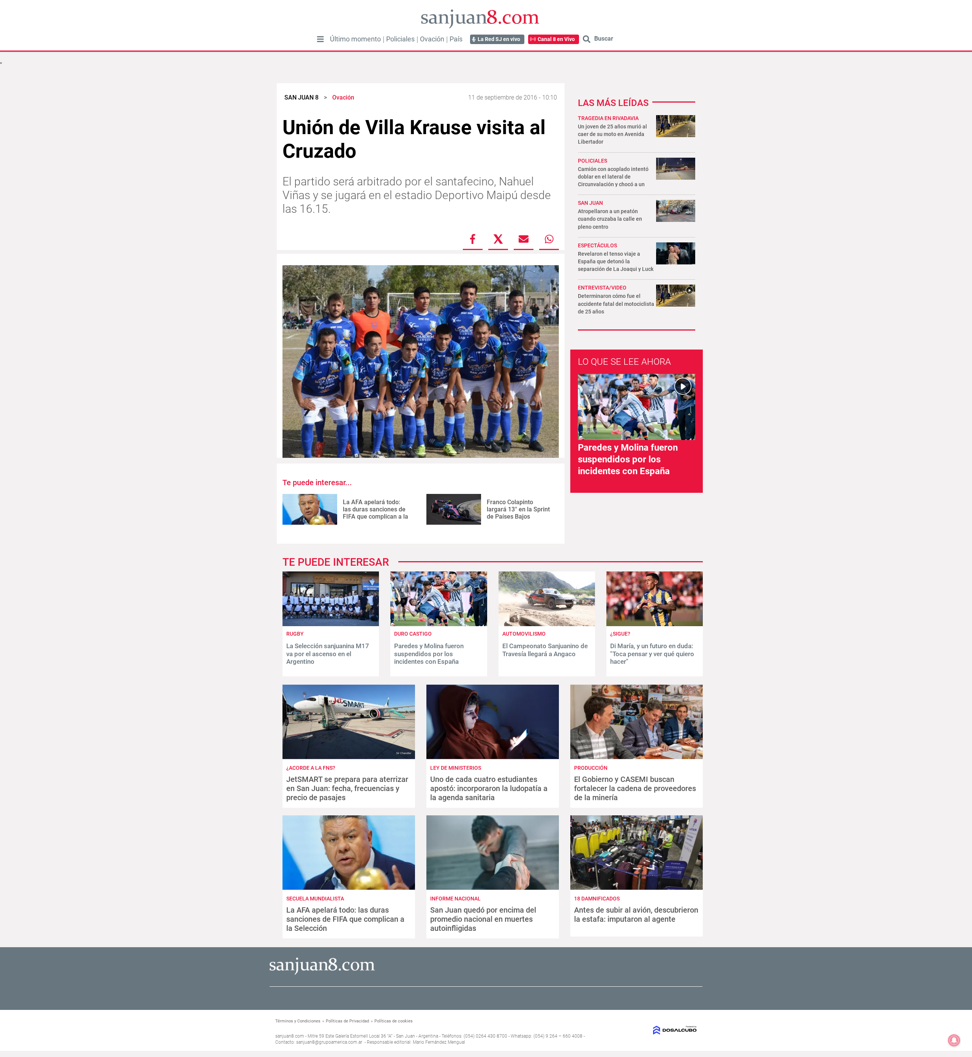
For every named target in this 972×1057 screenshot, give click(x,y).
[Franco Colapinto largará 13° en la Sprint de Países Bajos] (453, 509)
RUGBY (295, 634)
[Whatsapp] (549, 239)
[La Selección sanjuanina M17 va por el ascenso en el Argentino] (330, 624)
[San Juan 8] (322, 973)
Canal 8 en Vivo (556, 39)
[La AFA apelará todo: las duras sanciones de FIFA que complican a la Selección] (309, 509)
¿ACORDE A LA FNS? (310, 768)
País (456, 39)
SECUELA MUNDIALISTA (315, 899)
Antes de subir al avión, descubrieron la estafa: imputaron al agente (636, 914)
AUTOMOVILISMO (524, 634)
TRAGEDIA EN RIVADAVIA (608, 118)
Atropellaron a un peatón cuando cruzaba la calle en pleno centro (610, 218)
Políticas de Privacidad (347, 1021)
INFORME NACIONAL (455, 899)
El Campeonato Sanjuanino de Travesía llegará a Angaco (545, 649)
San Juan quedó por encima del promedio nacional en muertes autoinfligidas (483, 919)
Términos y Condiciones (297, 1021)
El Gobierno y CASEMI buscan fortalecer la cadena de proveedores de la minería (635, 788)
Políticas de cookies (393, 1021)
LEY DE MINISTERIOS (455, 768)
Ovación (432, 39)
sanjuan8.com (289, 1036)
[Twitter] (498, 239)
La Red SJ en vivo (499, 39)
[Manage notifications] (954, 1040)
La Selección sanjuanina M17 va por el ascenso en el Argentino (327, 653)
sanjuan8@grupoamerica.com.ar (329, 1042)
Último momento (355, 39)
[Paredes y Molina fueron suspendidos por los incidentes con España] (438, 624)
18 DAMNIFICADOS (597, 899)
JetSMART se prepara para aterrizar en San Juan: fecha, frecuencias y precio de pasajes (347, 788)
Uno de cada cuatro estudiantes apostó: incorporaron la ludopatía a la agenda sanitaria (489, 788)
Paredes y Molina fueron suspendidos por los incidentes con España (628, 459)
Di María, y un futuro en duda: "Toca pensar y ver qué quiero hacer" (652, 653)
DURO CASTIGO (413, 634)
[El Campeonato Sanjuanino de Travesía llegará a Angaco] (547, 624)
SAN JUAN (590, 203)
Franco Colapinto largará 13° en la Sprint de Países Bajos (518, 509)
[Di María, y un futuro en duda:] (654, 624)
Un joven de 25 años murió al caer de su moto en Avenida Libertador (612, 134)
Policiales (400, 39)
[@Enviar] (524, 239)
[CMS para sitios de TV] (648, 1030)
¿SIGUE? (620, 634)
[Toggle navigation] (320, 39)
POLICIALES (592, 161)
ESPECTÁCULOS (597, 245)
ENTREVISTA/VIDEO (602, 288)
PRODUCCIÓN (591, 768)
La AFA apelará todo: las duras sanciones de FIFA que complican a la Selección (375, 513)
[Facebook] (473, 239)
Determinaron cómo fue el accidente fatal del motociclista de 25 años (616, 303)
